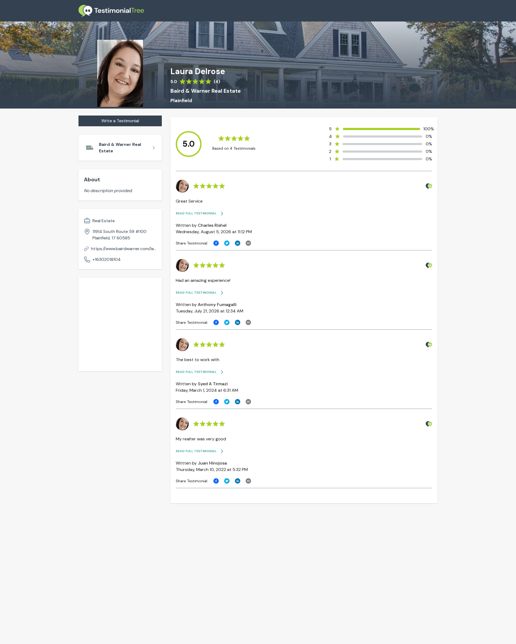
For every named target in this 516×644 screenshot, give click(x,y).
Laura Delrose (197, 71)
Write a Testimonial (120, 121)
